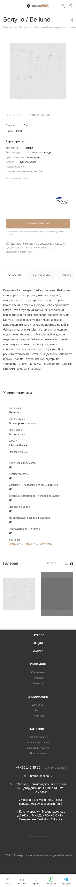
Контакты (38, 683)
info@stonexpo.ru (41, 775)
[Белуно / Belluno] (19, 594)
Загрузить (15, 543)
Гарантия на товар (38, 748)
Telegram (33, 832)
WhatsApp (43, 832)
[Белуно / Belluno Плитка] (38, 71)
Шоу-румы (38, 704)
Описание (14, 275)
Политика (38, 715)
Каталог (38, 635)
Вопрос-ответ (38, 753)
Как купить (38, 729)
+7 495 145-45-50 (28, 767)
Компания (38, 664)
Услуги (38, 651)
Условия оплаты (38, 737)
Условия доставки (38, 742)
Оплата (66, 275)
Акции (38, 643)
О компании (38, 672)
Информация (38, 696)
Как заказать (41, 275)
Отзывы (38, 677)
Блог (38, 710)
